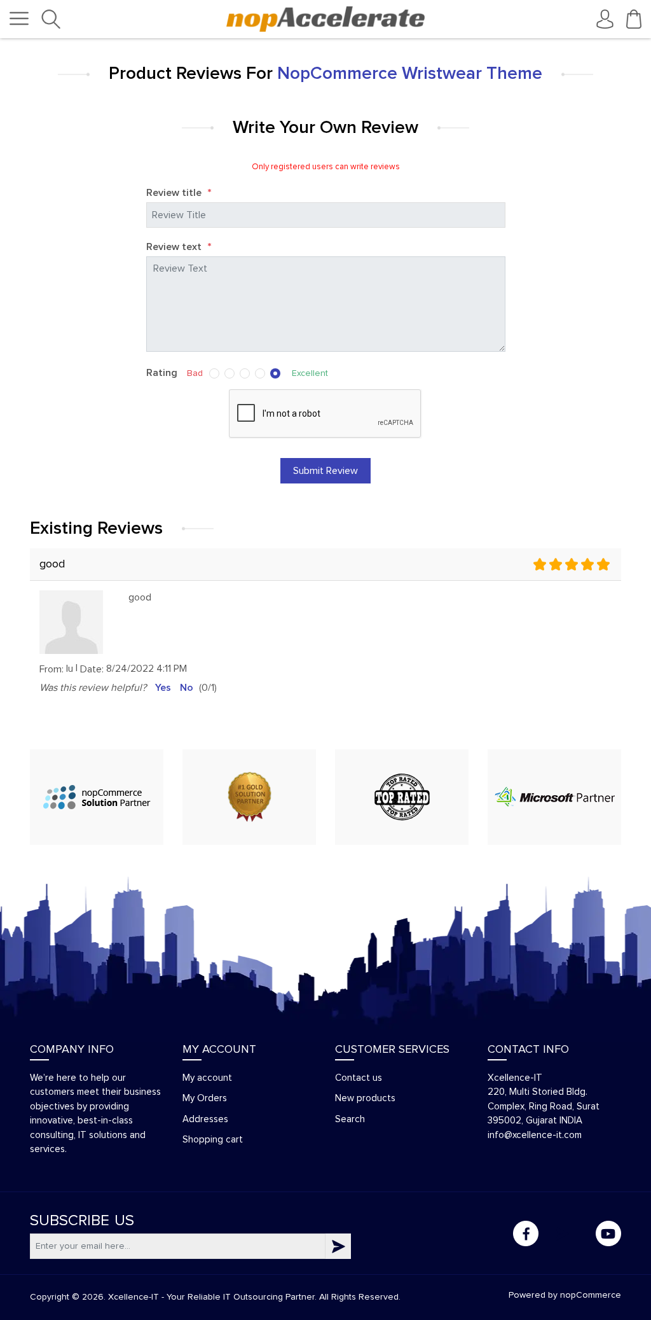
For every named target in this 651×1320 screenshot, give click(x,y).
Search (350, 1119)
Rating (161, 373)
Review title (179, 193)
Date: (92, 669)
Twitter (567, 1233)
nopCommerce (590, 1295)
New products (365, 1098)
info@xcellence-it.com (535, 1135)
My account (207, 1078)
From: (51, 669)
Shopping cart (212, 1139)
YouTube (608, 1233)
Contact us (358, 1078)
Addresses (205, 1119)
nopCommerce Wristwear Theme (409, 74)
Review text (179, 247)
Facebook (525, 1233)
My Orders (204, 1098)
